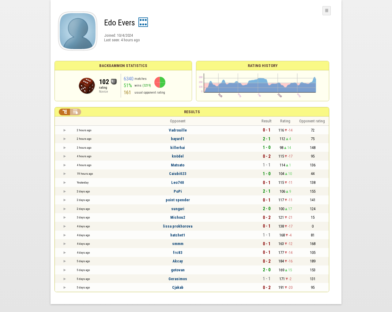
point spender (178, 200)
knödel (178, 156)
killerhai (177, 147)
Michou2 (177, 217)
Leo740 (177, 182)
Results (192, 112)
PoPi (178, 191)
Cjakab (177, 287)
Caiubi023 (178, 173)
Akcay (177, 261)
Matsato (177, 165)
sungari (177, 208)
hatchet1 (177, 235)
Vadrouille (178, 130)
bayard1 (177, 138)
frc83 (178, 252)
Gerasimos (177, 279)
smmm (177, 243)
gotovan (178, 270)
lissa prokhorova (177, 226)
